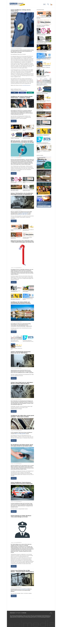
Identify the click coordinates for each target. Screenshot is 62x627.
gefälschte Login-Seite (22, 214)
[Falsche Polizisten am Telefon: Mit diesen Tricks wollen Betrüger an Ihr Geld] (22, 529)
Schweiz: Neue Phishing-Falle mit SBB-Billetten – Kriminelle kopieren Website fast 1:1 (22, 571)
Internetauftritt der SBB (24, 589)
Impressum (12, 612)
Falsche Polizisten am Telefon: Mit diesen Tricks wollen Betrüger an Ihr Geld (21, 516)
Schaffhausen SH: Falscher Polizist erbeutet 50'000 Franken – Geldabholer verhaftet (21, 97)
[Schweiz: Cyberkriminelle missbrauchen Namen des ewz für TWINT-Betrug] (22, 360)
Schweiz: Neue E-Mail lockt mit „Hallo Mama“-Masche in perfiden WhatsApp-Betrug (22, 383)
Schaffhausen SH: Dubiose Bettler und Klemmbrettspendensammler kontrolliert (21, 303)
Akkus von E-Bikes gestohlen (20, 433)
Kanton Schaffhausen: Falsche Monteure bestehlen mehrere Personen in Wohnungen (21, 483)
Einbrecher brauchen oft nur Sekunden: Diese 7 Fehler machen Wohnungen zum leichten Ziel (22, 241)
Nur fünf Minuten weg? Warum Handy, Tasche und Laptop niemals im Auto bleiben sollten (22, 445)
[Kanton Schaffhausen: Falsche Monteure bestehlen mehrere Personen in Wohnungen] (22, 492)
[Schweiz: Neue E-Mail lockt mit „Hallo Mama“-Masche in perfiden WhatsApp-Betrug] (22, 391)
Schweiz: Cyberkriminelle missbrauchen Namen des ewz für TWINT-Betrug (21, 352)
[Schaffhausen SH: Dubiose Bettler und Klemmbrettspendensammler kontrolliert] (22, 313)
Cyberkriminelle (25, 212)
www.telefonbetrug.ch (26, 85)
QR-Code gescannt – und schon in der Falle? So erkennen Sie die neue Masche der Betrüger (22, 141)
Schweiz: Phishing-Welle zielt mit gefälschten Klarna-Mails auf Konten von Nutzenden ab (22, 194)
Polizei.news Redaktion (18, 48)
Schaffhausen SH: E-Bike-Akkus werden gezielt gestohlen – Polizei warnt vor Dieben (22, 416)
